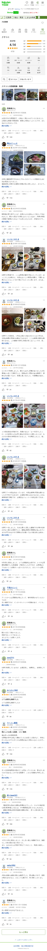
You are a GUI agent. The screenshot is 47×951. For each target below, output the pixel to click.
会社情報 (16, 946)
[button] (7, 94)
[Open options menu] (44, 108)
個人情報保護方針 (27, 946)
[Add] (42, 23)
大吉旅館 (5, 22)
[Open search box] (4, 79)
